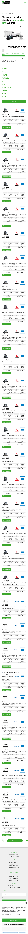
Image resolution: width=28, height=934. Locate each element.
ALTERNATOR (20, 123)
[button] (25, 903)
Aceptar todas (14, 920)
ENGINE (8, 123)
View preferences (14, 929)
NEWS (10, 869)
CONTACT (10, 886)
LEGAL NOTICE (22, 932)
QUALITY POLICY (13, 880)
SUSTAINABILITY (13, 866)
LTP (22, 119)
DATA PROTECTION (14, 932)
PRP (16, 119)
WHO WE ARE (12, 862)
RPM (5, 119)
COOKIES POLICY (6, 932)
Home (3, 13)
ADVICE (11, 864)
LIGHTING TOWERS (14, 856)
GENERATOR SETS (13, 855)
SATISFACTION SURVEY (14, 887)
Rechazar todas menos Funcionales (14, 924)
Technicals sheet (7, 127)
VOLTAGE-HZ (10, 119)
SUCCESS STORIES (14, 867)
